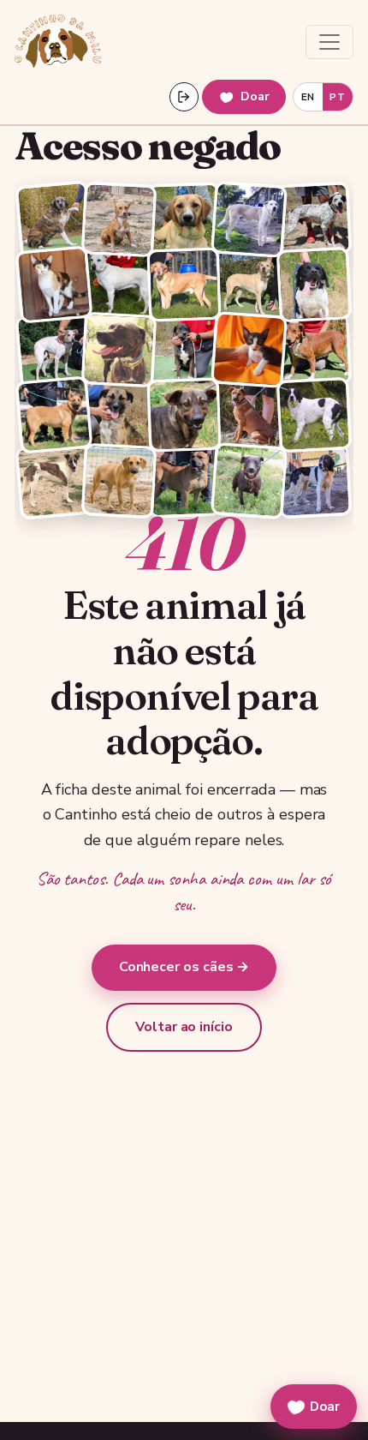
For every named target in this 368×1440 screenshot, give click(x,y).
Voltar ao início (184, 1026)
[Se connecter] (184, 96)
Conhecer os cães (184, 966)
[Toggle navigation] (329, 42)
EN (308, 97)
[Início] (58, 42)
